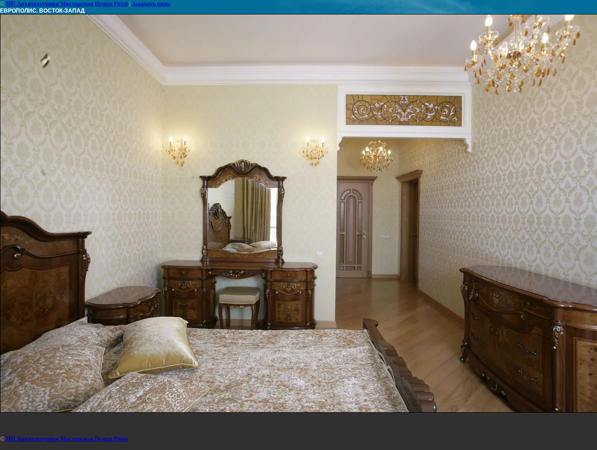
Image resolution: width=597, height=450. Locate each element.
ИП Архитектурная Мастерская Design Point (67, 3)
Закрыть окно (151, 3)
